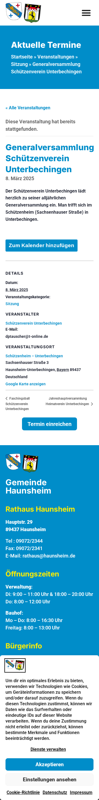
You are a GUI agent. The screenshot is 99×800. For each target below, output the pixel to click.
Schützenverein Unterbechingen (34, 323)
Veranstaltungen (55, 57)
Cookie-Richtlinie (23, 792)
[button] (86, 12)
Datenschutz (55, 792)
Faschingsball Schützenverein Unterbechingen (18, 404)
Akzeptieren (49, 764)
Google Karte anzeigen (26, 384)
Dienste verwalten (48, 749)
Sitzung (19, 64)
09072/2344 (29, 541)
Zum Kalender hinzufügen (41, 245)
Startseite (22, 57)
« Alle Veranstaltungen (28, 107)
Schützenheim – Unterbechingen (34, 356)
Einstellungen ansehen (49, 779)
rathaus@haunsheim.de (49, 556)
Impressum (81, 792)
